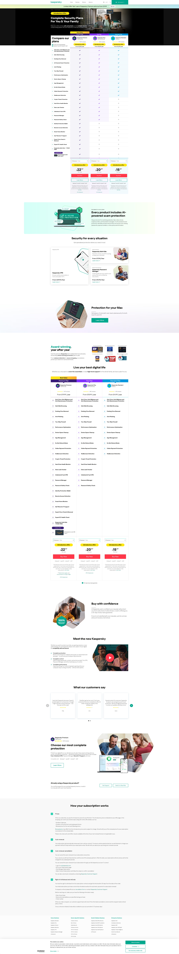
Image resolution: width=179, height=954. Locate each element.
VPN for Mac (73, 936)
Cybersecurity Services (116, 923)
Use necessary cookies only (135, 950)
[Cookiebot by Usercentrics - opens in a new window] (41, 951)
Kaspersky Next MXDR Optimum (97, 929)
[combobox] (106, 2)
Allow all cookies (135, 942)
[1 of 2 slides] (89, 721)
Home (71, 2)
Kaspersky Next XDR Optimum (97, 927)
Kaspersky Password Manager (56, 931)
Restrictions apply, (63, 573)
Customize (134, 946)
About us (90, 2)
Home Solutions (55, 918)
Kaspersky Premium (54, 925)
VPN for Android (74, 931)
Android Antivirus (74, 920)
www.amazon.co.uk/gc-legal (63, 574)
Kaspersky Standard (55, 920)
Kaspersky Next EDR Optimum (97, 925)
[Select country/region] (104, 2)
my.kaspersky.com (66, 865)
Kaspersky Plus (53, 923)
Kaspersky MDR (114, 925)
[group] (63, 705)
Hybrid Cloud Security (115, 931)
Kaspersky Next (114, 920)
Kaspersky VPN (54, 929)
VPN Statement (80, 192)
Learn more (55, 282)
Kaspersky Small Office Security (97, 920)
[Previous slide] (48, 705)
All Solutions (53, 934)
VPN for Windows (74, 929)
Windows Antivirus (74, 927)
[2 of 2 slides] (90, 721)
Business (77, 2)
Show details (53, 951)
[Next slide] (131, 705)
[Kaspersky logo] (56, 2)
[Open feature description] (52, 50)
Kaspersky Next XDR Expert (116, 927)
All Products (93, 931)
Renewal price (59, 829)
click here (79, 189)
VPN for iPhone (74, 934)
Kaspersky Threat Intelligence (117, 929)
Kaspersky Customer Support (89, 874)
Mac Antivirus (73, 923)
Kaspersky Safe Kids (55, 927)
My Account (120, 2)
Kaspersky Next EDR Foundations (97, 923)
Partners (84, 2)
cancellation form (80, 889)
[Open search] (110, 2)
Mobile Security (74, 925)
